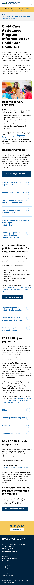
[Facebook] (4, 567)
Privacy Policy (5, 573)
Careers (5, 556)
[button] (17, 184)
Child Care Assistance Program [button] (14, 508)
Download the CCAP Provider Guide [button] (15, 173)
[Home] (14, 3)
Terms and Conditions (7, 575)
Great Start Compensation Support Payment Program (13, 137)
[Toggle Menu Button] (30, 3)
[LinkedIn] (8, 567)
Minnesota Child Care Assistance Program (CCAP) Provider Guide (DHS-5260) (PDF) (16, 289)
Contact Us (6, 561)
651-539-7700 (17, 529)
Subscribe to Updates (10, 558)
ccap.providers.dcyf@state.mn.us (16, 467)
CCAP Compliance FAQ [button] (11, 297)
